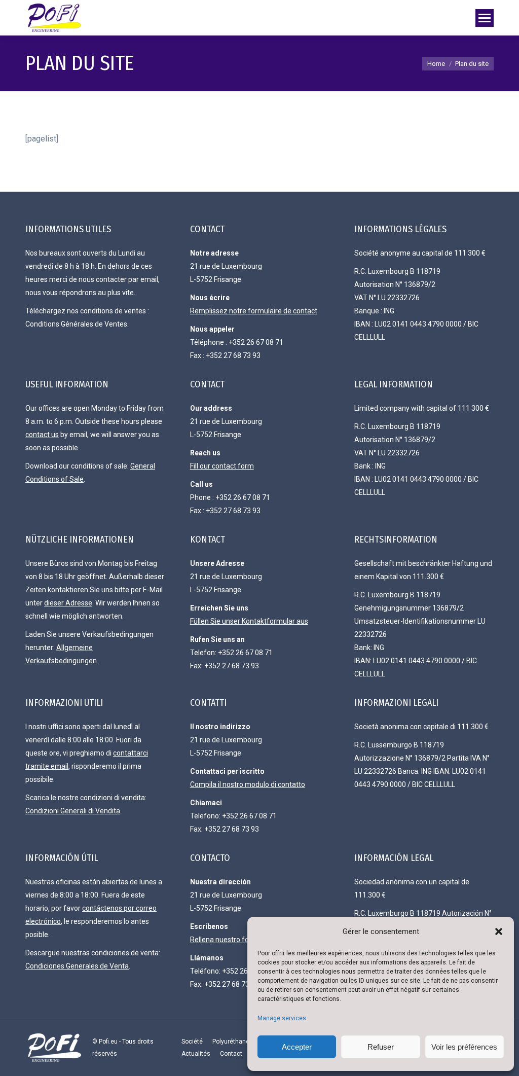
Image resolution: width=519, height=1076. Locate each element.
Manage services (281, 1018)
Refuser (380, 1047)
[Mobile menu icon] (484, 18)
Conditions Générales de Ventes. (77, 324)
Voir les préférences (464, 1047)
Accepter (297, 1047)
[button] (499, 931)
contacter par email (127, 279)
